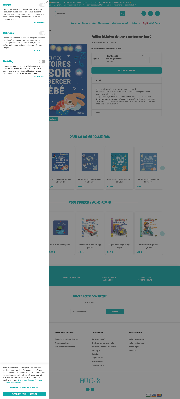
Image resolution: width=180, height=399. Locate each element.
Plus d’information (39, 23)
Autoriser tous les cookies (24, 394)
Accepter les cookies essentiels (24, 387)
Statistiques (42, 33)
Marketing (42, 61)
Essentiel (42, 5)
